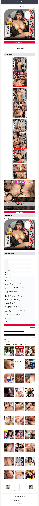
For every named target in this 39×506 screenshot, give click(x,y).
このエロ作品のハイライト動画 (20, 48)
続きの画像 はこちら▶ (19, 212)
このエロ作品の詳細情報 (19, 49)
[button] (34, 341)
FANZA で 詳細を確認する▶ (19, 42)
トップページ (19, 503)
